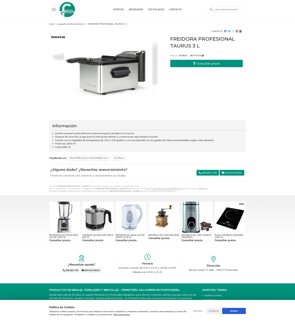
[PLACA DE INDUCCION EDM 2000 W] (230, 217)
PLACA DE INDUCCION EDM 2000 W (229, 236)
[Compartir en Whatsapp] (233, 31)
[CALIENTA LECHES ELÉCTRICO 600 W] (97, 217)
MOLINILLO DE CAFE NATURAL (164, 235)
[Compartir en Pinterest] (237, 31)
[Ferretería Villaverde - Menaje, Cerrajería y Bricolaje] (67, 9)
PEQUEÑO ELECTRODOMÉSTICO (167, 188)
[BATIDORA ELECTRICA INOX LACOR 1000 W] (64, 217)
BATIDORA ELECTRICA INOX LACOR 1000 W (63, 236)
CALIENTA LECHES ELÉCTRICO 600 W (97, 236)
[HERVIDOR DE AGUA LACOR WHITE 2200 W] (131, 217)
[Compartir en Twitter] (229, 31)
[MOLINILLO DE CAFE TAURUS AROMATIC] (197, 217)
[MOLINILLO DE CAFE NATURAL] (164, 217)
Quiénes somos (213, 295)
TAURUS (201, 188)
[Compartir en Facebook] (225, 31)
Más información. (122, 314)
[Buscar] (211, 9)
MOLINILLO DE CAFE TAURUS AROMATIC (196, 236)
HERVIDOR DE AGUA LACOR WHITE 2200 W (130, 236)
